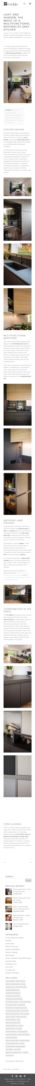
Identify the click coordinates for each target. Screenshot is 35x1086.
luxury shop (19, 1028)
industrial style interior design (13, 1011)
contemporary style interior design (14, 999)
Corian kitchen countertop (12, 1002)
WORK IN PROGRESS (12, 973)
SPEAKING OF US (11, 964)
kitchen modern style (11, 1019)
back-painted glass (10, 981)
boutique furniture (10, 987)
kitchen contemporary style (12, 1013)
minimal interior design (11, 1034)
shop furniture (17, 1049)
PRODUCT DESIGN (11, 952)
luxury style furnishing (11, 1031)
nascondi (15, 110)
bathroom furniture (20, 981)
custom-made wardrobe (25, 1002)
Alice (6, 33)
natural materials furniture (12, 1043)
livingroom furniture (10, 1028)
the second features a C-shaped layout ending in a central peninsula (17, 577)
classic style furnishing (21, 987)
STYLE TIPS (9, 967)
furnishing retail (21, 1005)
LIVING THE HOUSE (11, 946)
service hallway (9, 1049)
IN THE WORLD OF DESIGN (14, 938)
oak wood (21, 1043)
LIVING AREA (19, 35)
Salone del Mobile (20, 1046)
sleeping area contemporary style (14, 1052)
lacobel (18, 1019)
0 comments (27, 37)
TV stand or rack (10, 1055)
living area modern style (11, 1025)
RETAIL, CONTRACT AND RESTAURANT (18, 958)
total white (25, 1052)
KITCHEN (12, 35)
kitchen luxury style (10, 1016)
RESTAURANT (9, 955)
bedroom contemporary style (13, 984)
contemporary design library (13, 990)
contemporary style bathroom (13, 993)
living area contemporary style (13, 1022)
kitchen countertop (24, 1013)
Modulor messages (24, 1040)
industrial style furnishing (21, 1008)
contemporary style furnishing (13, 996)
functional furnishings (11, 1005)
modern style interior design (12, 1040)
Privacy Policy (9, 1061)
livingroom (20, 1025)
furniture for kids (10, 1008)
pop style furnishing (10, 1046)
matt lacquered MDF (22, 1031)
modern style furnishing (11, 1037)
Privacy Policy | (8, 1069)
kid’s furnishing (24, 1011)
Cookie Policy (19, 1061)
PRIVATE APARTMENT (15, 37)
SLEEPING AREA (10, 961)
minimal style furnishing (24, 1034)
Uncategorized (10, 970)
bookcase (23, 984)
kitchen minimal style (21, 1016)
